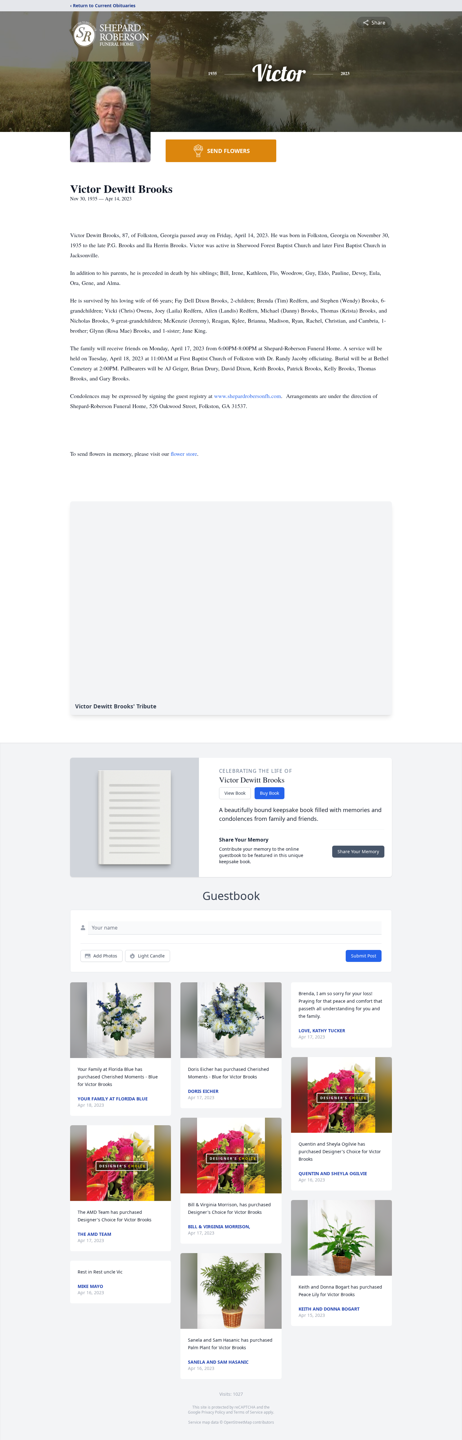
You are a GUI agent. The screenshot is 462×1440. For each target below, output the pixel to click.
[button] (120, 1020)
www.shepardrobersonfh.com (247, 396)
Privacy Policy (213, 1412)
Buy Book (269, 793)
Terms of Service (248, 1412)
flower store (184, 453)
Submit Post (363, 956)
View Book (234, 793)
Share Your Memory (358, 851)
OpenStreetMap (238, 1422)
